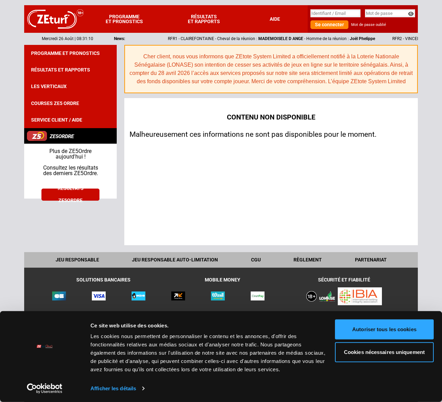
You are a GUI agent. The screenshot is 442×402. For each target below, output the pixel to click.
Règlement (308, 259)
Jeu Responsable (77, 259)
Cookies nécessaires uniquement (384, 352)
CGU (256, 259)
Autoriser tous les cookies (384, 329)
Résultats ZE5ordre (71, 195)
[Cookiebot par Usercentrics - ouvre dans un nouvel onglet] (45, 388)
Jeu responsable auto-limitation (175, 259)
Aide (275, 19)
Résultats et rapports (204, 19)
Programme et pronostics (124, 19)
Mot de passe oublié (368, 24)
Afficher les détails (113, 388)
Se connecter (329, 24)
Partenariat (371, 259)
